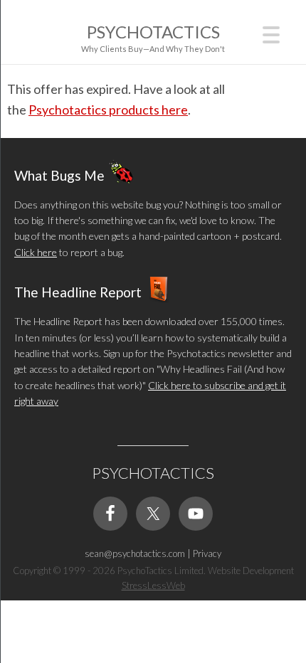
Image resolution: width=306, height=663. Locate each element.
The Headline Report (78, 292)
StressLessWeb (153, 585)
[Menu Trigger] (271, 33)
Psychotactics (153, 31)
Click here (35, 252)
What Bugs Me (59, 174)
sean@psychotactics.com (135, 553)
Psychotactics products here (108, 109)
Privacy (207, 553)
